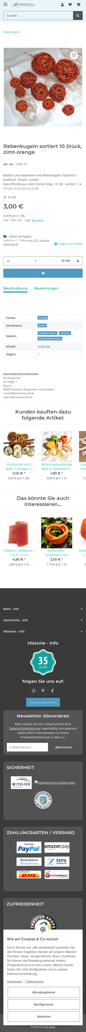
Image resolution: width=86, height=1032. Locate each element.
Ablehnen (44, 1016)
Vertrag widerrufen (43, 702)
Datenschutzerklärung (24, 728)
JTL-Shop (50, 1026)
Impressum (14, 981)
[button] (62, 4)
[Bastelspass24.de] (23, 4)
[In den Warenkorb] (6, 45)
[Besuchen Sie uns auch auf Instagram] (33, 690)
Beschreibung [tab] (15, 288)
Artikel (42, 325)
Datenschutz (35, 981)
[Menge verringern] (8, 261)
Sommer (65, 333)
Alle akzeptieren (43, 992)
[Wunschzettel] (70, 4)
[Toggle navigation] (5, 2)
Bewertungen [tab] (46, 288)
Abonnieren (63, 747)
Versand (37, 220)
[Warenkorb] (78, 4)
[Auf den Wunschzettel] (73, 55)
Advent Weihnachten (50, 338)
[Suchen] (78, 15)
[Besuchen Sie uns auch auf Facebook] (52, 690)
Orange (43, 317)
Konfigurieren (44, 1004)
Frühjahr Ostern (47, 333)
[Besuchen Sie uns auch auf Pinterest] (43, 690)
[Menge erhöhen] (77, 261)
